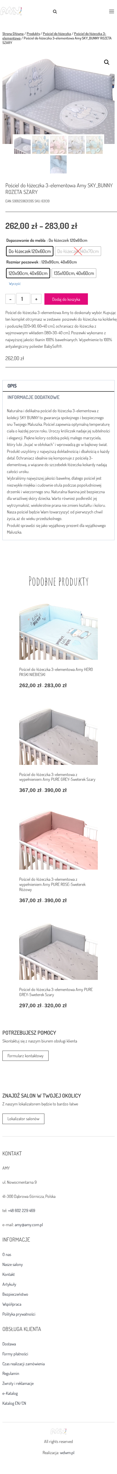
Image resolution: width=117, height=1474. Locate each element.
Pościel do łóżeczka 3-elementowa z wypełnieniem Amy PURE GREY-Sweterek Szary (57, 777)
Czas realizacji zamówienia (23, 1363)
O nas (6, 1254)
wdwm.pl (67, 1452)
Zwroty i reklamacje (18, 1383)
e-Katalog (10, 1393)
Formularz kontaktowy (26, 1055)
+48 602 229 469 (21, 1210)
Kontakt (8, 1274)
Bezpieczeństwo (15, 1294)
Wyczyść (15, 283)
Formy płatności (15, 1353)
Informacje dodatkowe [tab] (34, 397)
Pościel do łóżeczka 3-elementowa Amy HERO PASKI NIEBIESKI (56, 672)
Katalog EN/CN (14, 1403)
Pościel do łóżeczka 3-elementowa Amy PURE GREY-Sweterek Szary (56, 992)
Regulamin (10, 1373)
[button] (106, 62)
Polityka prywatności (18, 1314)
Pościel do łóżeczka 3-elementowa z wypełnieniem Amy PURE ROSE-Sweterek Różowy (52, 884)
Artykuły (9, 1284)
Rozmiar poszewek (22, 261)
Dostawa (9, 1344)
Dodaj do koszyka (66, 299)
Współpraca (11, 1304)
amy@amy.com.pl (29, 1224)
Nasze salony (12, 1264)
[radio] (30, 251)
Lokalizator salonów (23, 1118)
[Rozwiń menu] (111, 11)
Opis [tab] (12, 385)
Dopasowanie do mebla (26, 240)
